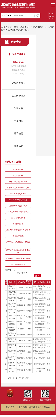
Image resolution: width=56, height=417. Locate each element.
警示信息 (18, 133)
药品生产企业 (18, 169)
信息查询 (24, 27)
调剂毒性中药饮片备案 (18, 206)
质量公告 (18, 108)
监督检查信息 (18, 83)
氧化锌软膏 (21, 335)
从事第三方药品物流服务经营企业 (18, 243)
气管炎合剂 (21, 293)
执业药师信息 (18, 95)
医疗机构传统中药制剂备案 (18, 212)
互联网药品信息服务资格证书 (18, 230)
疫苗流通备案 (18, 224)
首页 (16, 27)
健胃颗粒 (21, 329)
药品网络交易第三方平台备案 (18, 258)
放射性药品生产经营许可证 (18, 188)
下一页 (21, 378)
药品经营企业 (18, 175)
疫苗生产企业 (18, 236)
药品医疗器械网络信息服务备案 (18, 251)
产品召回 (18, 121)
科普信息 (18, 146)
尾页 (27, 378)
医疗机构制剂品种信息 (18, 30)
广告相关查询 (18, 74)
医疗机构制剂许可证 (18, 194)
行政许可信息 (37, 27)
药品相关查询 (18, 62)
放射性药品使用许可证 (18, 182)
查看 (48, 287)
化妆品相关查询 (18, 70)
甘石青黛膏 (21, 370)
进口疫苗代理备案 (18, 218)
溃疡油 (21, 287)
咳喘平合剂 (21, 311)
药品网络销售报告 (18, 264)
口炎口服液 (21, 305)
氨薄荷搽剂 (21, 358)
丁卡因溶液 (21, 340)
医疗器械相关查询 (18, 66)
